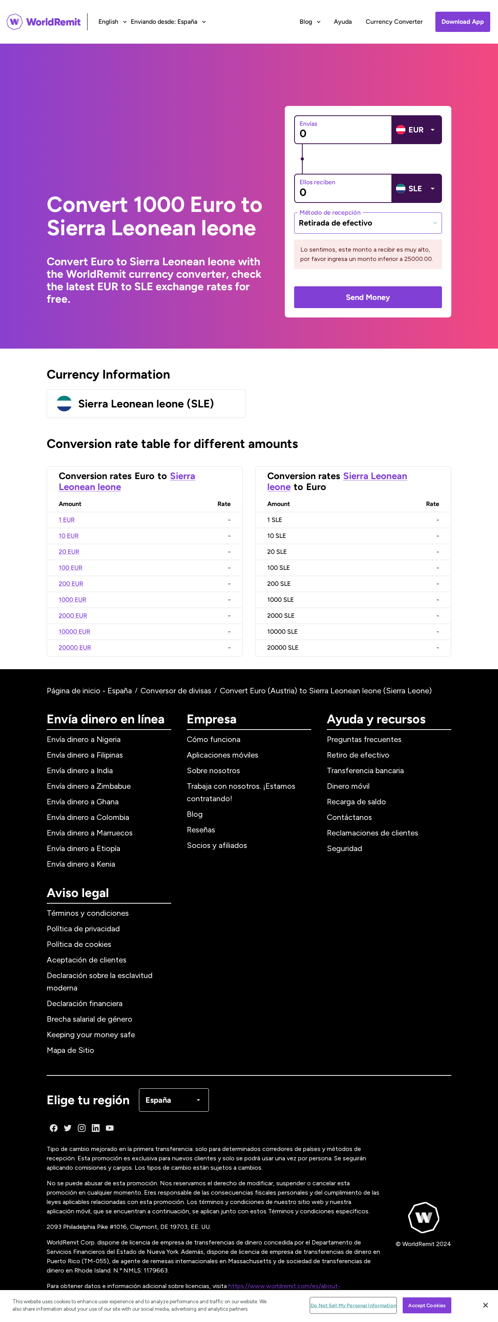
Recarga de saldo (356, 801)
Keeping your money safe (91, 1034)
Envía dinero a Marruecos (90, 832)
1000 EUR (72, 599)
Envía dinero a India (80, 770)
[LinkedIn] (96, 1128)
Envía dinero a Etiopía (83, 848)
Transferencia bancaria (365, 770)
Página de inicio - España (89, 690)
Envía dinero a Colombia (88, 817)
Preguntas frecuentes (364, 739)
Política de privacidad (83, 928)
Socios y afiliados (217, 845)
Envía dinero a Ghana (83, 801)
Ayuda (343, 21)
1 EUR (67, 520)
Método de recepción (330, 212)
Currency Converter (394, 21)
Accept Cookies (426, 1305)
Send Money (368, 297)
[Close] (485, 1305)
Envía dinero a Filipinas (85, 755)
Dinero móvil (348, 786)
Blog (195, 814)
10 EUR (69, 535)
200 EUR (71, 583)
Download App (463, 21)
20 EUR (69, 551)
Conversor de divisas (175, 690)
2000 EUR (73, 615)
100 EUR (70, 567)
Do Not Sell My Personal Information (353, 1305)
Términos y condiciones (88, 913)
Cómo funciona (213, 739)
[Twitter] (68, 1128)
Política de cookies (79, 944)
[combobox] (368, 223)
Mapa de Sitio (70, 1050)
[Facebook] (54, 1128)
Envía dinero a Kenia (81, 864)
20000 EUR (75, 647)
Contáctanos (349, 817)
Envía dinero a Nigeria (84, 739)
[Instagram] (82, 1128)
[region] (249, 1306)
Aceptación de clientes (86, 959)
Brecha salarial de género (89, 1019)
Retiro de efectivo (358, 755)
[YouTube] (110, 1128)
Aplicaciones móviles (222, 755)
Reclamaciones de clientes (372, 832)
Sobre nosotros (213, 770)
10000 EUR (74, 631)
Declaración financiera (85, 1003)
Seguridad (344, 848)
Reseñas (201, 829)
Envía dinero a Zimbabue (89, 786)
